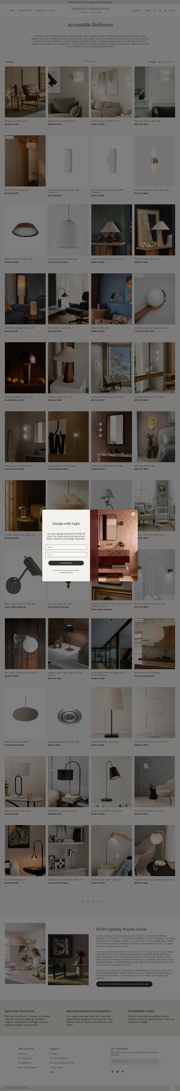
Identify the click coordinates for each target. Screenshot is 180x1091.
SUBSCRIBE (66, 563)
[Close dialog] (133, 514)
